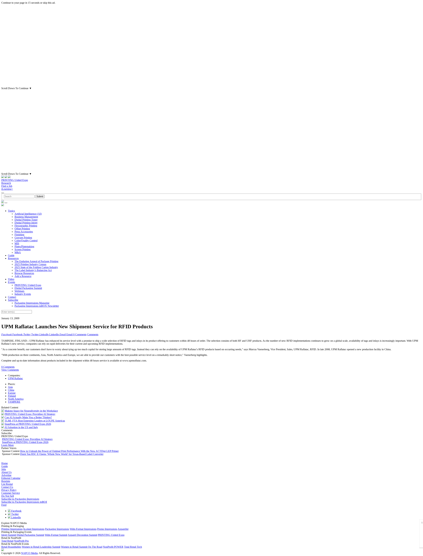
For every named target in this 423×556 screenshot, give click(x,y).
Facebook (16, 510)
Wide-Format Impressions (83, 529)
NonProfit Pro (21, 540)
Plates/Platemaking (24, 246)
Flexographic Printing (26, 225)
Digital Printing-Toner (26, 219)
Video (11, 279)
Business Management (26, 216)
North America (15, 398)
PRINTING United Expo (14, 180)
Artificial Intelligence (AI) (28, 213)
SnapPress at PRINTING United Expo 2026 (28, 424)
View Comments (10, 369)
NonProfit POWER (113, 546)
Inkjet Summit (8, 535)
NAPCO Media (29, 553)
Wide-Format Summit (56, 535)
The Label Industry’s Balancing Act (33, 270)
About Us (6, 472)
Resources (13, 258)
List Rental (7, 484)
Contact (12, 297)
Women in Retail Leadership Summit (41, 546)
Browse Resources (24, 273)
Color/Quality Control (26, 240)
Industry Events (23, 294)
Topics (11, 210)
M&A (18, 252)
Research (6, 183)
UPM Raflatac (15, 378)
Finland (12, 396)
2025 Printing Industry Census (30, 264)
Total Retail (7, 540)
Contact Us (7, 487)
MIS (17, 243)
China (11, 390)
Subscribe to (20, 499)
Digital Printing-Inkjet (26, 222)
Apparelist (123, 529)
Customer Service (10, 493)
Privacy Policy (9, 490)
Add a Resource (23, 276)
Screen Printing (23, 249)
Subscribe (13, 300)
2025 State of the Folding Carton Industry (36, 267)
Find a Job (6, 186)
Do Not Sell (7, 496)
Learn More (7, 445)
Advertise (6, 475)
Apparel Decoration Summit (82, 535)
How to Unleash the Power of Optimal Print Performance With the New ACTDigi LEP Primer (69, 451)
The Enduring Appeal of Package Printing (36, 261)
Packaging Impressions (57, 529)
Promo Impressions (107, 529)
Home (4, 463)
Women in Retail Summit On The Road (81, 546)
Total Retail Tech (133, 546)
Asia (10, 387)
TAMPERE (14, 401)
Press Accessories (24, 231)
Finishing (19, 234)
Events (11, 282)
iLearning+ (7, 189)
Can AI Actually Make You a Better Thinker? (28, 417)
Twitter (15, 514)
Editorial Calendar (10, 478)
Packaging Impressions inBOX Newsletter (37, 306)
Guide (11, 255)
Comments (92, 334)
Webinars (19, 291)
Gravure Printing (23, 237)
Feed (3, 504)
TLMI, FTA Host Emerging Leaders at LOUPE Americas (35, 420)
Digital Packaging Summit (28, 288)
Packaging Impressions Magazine (32, 303)
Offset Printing (22, 228)
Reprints (5, 481)
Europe (12, 393)
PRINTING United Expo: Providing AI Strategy (30, 414)
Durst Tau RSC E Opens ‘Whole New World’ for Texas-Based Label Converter (61, 454)
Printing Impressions (12, 529)
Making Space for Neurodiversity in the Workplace (31, 410)
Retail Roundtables (11, 546)
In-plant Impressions (33, 529)
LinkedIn (16, 517)
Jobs (3, 469)
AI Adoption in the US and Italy (21, 427)
